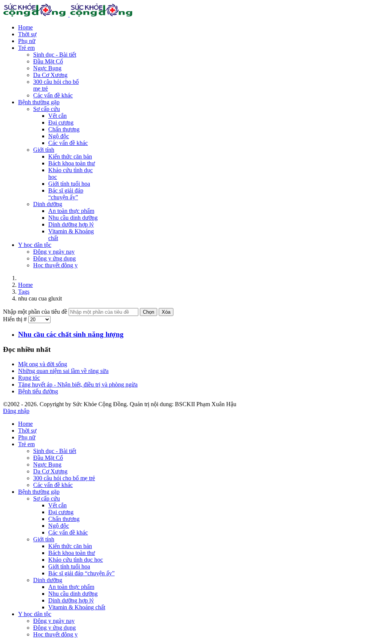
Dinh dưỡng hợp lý (71, 224)
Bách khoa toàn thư (71, 163)
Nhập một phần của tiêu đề (36, 311)
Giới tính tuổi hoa (69, 183)
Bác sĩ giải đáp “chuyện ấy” (65, 193)
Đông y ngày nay (54, 251)
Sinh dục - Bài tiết (54, 54)
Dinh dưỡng (47, 204)
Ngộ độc (58, 136)
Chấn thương (64, 129)
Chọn (148, 312)
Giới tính (43, 149)
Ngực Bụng (47, 68)
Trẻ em (26, 48)
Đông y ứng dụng (54, 258)
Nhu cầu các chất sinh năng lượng (71, 334)
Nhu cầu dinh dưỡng (73, 217)
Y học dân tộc (34, 245)
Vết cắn (57, 115)
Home (25, 27)
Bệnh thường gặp (39, 102)
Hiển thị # (15, 319)
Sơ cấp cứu (46, 109)
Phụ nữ (26, 41)
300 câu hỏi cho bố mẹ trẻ (64, 478)
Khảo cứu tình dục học (75, 559)
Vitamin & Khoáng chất (76, 607)
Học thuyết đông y (55, 265)
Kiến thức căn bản (70, 156)
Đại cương (61, 122)
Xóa (166, 312)
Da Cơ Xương (50, 75)
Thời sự (27, 34)
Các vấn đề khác (53, 95)
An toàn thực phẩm (71, 211)
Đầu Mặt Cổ (48, 61)
